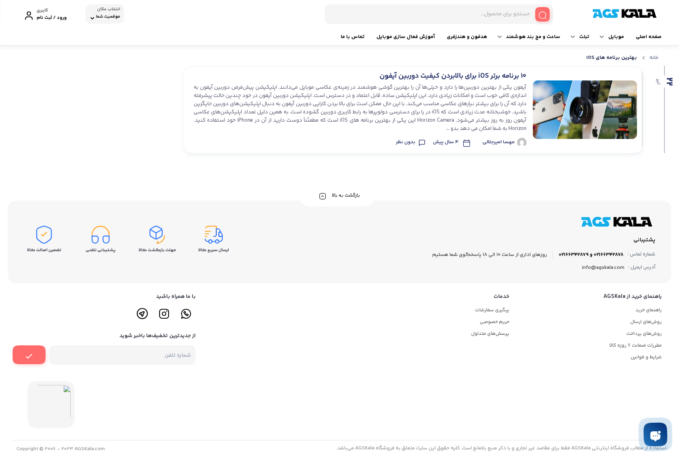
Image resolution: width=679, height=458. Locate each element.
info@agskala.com (603, 268)
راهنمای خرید (648, 310)
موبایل (616, 37)
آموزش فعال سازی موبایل (405, 37)
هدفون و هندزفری (467, 37)
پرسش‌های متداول (490, 334)
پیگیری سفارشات (492, 310)
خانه (654, 58)
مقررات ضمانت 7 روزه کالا (635, 345)
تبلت (584, 37)
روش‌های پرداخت (644, 334)
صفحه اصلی (649, 37)
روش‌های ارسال (646, 322)
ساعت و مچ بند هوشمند (533, 37)
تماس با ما (353, 37)
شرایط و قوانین (646, 357)
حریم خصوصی (494, 322)
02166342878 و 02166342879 (591, 255)
